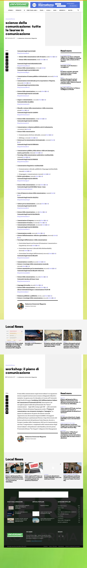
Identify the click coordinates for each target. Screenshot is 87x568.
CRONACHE (18, 10)
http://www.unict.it (23, 123)
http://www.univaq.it (23, 200)
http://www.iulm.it (22, 292)
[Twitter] (7, 57)
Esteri (62, 70)
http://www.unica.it (23, 96)
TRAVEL (41, 10)
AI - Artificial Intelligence (66, 55)
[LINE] (7, 70)
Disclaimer (46, 546)
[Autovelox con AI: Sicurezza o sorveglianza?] (34, 335)
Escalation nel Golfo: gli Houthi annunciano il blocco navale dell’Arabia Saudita (69, 73)
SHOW (54, 10)
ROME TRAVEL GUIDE (32, 10)
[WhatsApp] (7, 60)
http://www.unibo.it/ (23, 87)
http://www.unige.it (23, 181)
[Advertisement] (43, 494)
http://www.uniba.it (23, 53)
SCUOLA (48, 10)
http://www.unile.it (23, 208)
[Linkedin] (7, 63)
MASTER (70, 10)
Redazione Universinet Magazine (28, 38)
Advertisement (61, 546)
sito (55, 57)
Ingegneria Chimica (44, 505)
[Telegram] (7, 66)
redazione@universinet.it (36, 541)
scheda (51, 57)
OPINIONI (10, 10)
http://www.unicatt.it (23, 281)
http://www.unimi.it (23, 258)
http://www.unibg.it (23, 72)
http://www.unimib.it (23, 273)
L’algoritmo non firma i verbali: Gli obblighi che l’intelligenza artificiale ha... (22, 507)
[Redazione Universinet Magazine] (20, 306)
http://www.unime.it (23, 229)
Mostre (62, 77)
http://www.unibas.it (23, 66)
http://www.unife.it (23, 146)
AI (24, 10)
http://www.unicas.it (23, 115)
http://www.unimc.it (23, 216)
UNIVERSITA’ (62, 10)
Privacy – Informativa (53, 546)
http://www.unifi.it (23, 161)
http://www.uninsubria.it (24, 189)
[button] (78, 10)
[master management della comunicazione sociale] (35, 513)
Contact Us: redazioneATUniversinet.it (72, 546)
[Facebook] (7, 54)
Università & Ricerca (10, 19)
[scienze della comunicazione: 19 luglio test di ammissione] (35, 520)
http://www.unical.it (23, 104)
